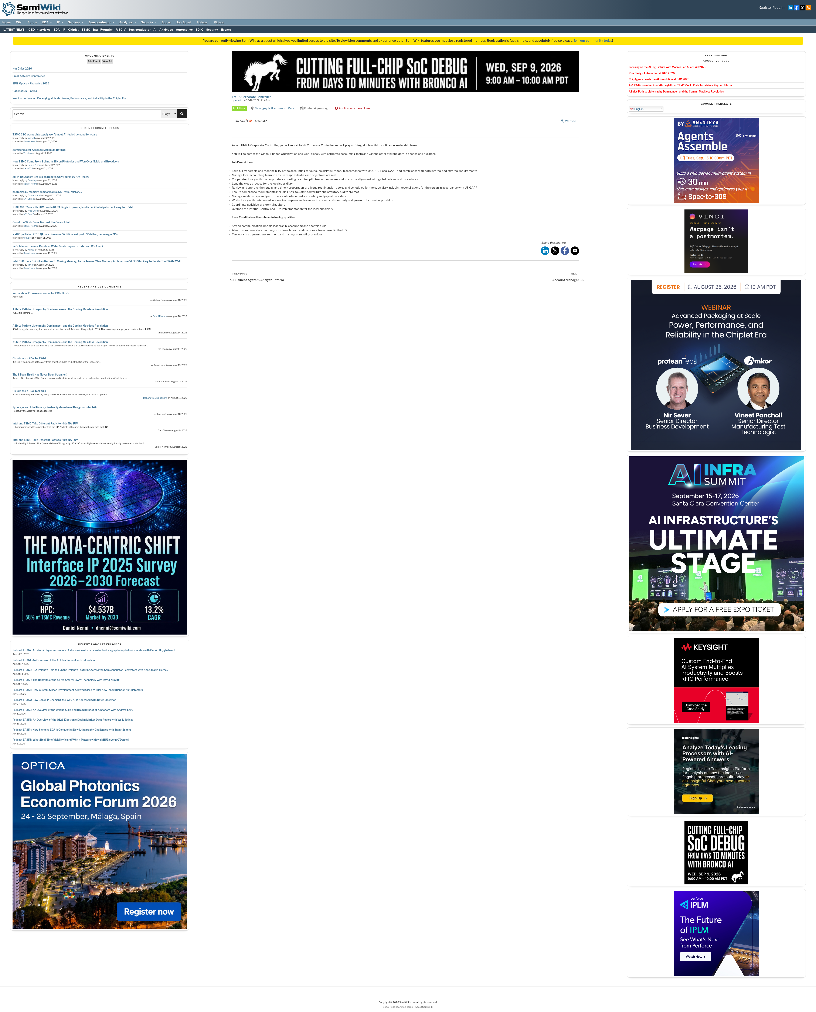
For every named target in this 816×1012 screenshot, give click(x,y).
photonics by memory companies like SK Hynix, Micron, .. (47, 192)
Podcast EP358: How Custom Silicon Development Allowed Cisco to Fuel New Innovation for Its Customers (78, 690)
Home (6, 22)
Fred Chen (33, 210)
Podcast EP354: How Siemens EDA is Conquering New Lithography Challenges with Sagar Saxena (72, 729)
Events (226, 29)
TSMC (86, 29)
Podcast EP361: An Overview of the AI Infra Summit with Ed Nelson (54, 660)
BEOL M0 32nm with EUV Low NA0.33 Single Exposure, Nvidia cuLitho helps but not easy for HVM (73, 207)
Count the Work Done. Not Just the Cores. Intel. (41, 222)
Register (765, 8)
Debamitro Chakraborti (155, 398)
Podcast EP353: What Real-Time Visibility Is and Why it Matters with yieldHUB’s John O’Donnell (71, 739)
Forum (32, 22)
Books (166, 22)
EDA (45, 22)
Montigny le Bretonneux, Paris (275, 108)
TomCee (27, 153)
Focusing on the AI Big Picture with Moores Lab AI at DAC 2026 (667, 67)
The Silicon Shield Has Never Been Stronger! (40, 374)
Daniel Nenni (30, 141)
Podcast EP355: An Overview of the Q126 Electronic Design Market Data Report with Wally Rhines (73, 719)
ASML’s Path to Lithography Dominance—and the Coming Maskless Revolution (60, 309)
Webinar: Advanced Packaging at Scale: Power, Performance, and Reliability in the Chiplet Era (69, 98)
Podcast (202, 22)
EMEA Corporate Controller (251, 97)
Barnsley (32, 180)
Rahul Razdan (160, 316)
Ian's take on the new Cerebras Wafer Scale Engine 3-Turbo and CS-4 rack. (58, 246)
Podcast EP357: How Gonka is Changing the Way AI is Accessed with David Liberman (64, 700)
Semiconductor (100, 22)
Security (147, 22)
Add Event (94, 61)
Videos (219, 22)
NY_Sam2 (28, 199)
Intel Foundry (103, 29)
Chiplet (73, 29)
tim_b (31, 264)
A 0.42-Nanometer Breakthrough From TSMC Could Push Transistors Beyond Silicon (680, 85)
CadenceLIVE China (25, 91)
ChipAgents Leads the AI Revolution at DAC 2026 (659, 79)
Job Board (183, 22)
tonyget (27, 237)
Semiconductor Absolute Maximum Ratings (39, 149)
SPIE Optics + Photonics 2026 (31, 83)
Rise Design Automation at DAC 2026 (652, 73)
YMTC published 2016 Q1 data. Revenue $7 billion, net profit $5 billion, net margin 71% (65, 234)
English (638, 108)
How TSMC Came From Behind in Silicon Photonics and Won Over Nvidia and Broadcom (66, 161)
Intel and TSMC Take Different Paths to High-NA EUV (45, 423)
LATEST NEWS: (14, 29)
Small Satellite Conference (29, 76)
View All (107, 61)
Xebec (31, 249)
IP (58, 22)
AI (154, 29)
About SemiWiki (424, 1006)
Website (570, 121)
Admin (238, 100)
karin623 (28, 168)
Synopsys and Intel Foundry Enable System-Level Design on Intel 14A (55, 407)
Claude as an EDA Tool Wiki (29, 358)
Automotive (184, 29)
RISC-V (121, 29)
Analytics (126, 22)
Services (74, 22)
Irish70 (31, 138)
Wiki (19, 22)
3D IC (199, 29)
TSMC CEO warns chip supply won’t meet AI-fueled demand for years (55, 134)
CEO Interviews (39, 29)
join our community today (593, 41)
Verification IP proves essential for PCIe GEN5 (41, 293)
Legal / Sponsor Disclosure (398, 1006)
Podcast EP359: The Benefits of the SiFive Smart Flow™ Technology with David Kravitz (66, 680)
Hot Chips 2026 (22, 68)
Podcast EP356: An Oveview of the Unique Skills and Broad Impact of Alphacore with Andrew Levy (73, 710)
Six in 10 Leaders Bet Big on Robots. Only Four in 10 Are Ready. (51, 176)
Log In (779, 8)
